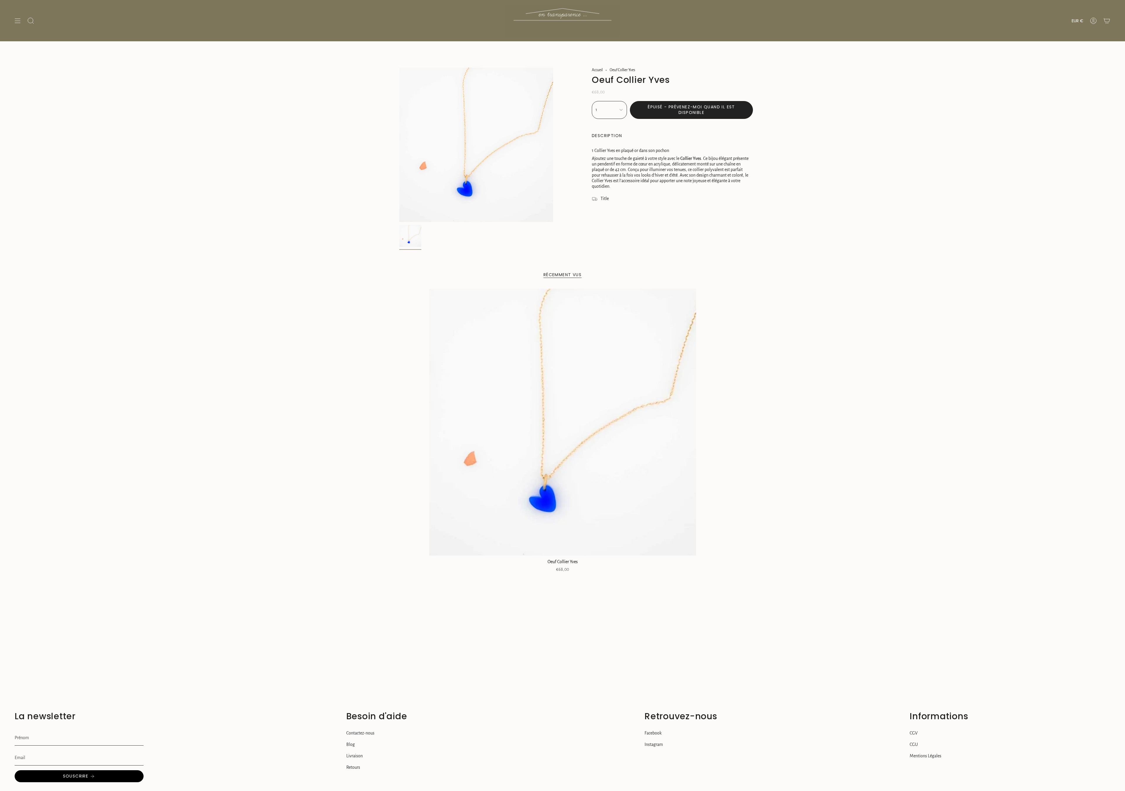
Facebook (653, 733)
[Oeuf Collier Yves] (562, 422)
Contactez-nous (360, 733)
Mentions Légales (925, 756)
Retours (353, 767)
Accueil (597, 70)
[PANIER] (1107, 20)
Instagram (654, 744)
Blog (350, 744)
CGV (914, 733)
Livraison (354, 756)
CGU (914, 744)
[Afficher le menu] (17, 20)
